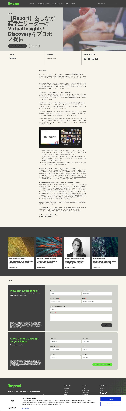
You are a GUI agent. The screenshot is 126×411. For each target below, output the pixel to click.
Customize (110, 404)
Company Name (54, 298)
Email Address (54, 346)
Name (51, 290)
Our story (84, 388)
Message (52, 313)
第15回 (72, 209)
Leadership (66, 388)
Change (65, 390)
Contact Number (86, 290)
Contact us (102, 388)
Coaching (66, 392)
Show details (25, 408)
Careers (101, 390)
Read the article (13, 267)
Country (84, 346)
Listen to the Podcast (70, 267)
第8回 (79, 211)
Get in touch (34, 46)
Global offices (85, 394)
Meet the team (85, 390)
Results (54, 3)
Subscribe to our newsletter (17, 46)
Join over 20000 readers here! (102, 364)
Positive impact (85, 392)
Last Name (85, 338)
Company (52, 354)
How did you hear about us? (57, 306)
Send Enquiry (106, 325)
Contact (73, 3)
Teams (65, 394)
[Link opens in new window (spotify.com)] (106, 393)
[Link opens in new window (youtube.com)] (103, 393)
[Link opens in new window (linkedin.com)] (101, 393)
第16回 (77, 209)
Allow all (111, 399)
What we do (32, 3)
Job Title (84, 354)
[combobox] (107, 3)
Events (66, 3)
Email (83, 298)
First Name (53, 338)
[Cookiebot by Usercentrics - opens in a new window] (12, 408)
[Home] (17, 4)
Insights (61, 3)
